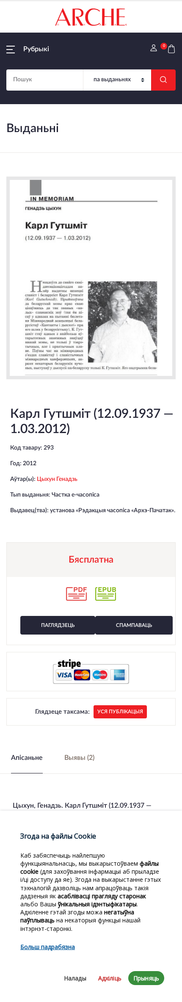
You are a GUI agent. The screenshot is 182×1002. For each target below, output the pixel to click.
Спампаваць (134, 625)
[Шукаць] (163, 80)
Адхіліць (109, 978)
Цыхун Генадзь (57, 479)
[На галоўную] (91, 17)
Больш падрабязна (47, 947)
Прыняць (146, 978)
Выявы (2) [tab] (79, 757)
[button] (27, 49)
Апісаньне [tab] (27, 757)
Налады (75, 978)
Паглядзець (57, 625)
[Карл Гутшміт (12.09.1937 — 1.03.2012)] (91, 278)
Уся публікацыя (120, 711)
